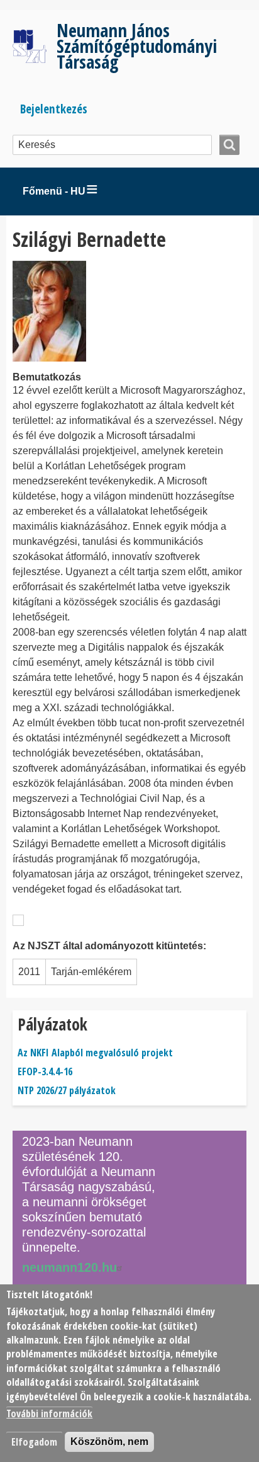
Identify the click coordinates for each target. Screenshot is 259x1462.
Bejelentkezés (53, 108)
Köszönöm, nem (109, 1441)
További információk (49, 1413)
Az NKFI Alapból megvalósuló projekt (95, 1052)
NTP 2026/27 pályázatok (67, 1090)
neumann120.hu (69, 1267)
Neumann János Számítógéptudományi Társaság (137, 46)
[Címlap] (35, 46)
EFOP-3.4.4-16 (45, 1071)
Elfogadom (34, 1442)
